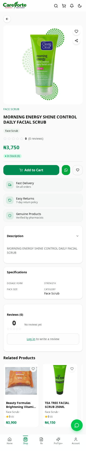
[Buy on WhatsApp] (66, 170)
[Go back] (7, 19)
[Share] (76, 40)
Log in (31, 339)
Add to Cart (24, 394)
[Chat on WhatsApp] (77, 425)
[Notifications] (72, 6)
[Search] (56, 6)
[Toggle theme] (79, 6)
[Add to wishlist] (76, 31)
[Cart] (64, 6)
